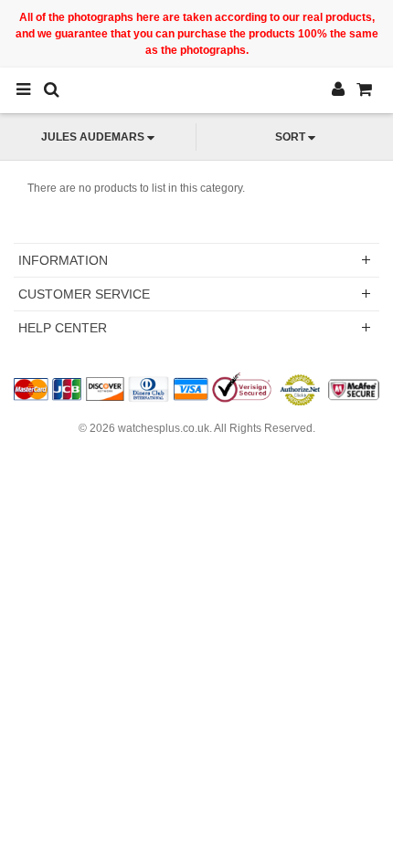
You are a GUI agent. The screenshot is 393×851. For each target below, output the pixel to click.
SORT (290, 137)
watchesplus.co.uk (163, 428)
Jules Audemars (92, 137)
